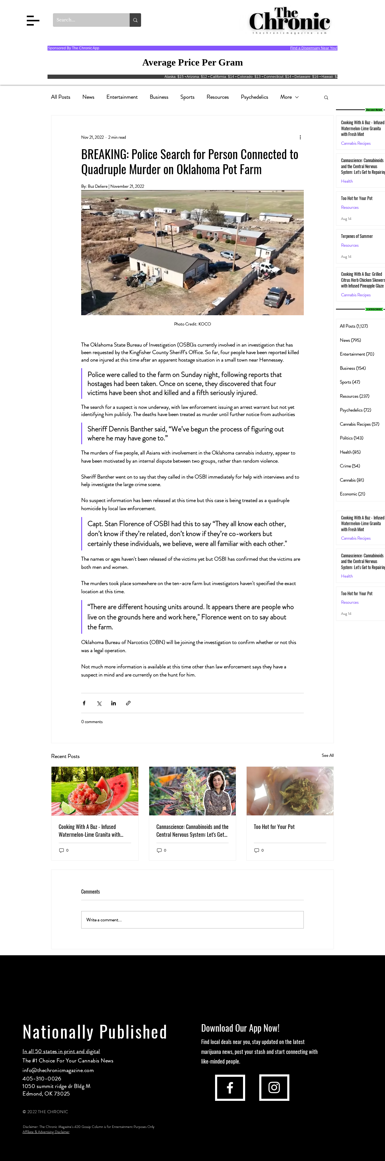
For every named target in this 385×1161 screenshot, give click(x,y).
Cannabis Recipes (356, 538)
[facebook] (230, 1087)
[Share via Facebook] (84, 703)
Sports (187, 97)
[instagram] (274, 1087)
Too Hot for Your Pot (274, 826)
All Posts (60, 97)
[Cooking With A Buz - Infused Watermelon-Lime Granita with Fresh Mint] (94, 791)
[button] (33, 21)
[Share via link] (128, 703)
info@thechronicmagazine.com (58, 1070)
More (286, 97)
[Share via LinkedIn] (113, 703)
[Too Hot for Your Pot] (290, 791)
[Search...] (135, 20)
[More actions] (300, 137)
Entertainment (122, 97)
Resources (218, 97)
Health (347, 181)
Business (159, 97)
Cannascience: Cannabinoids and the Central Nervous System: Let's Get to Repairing (192, 830)
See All (328, 755)
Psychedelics (254, 97)
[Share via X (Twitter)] (99, 703)
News (88, 97)
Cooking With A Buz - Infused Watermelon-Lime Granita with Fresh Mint (89, 830)
